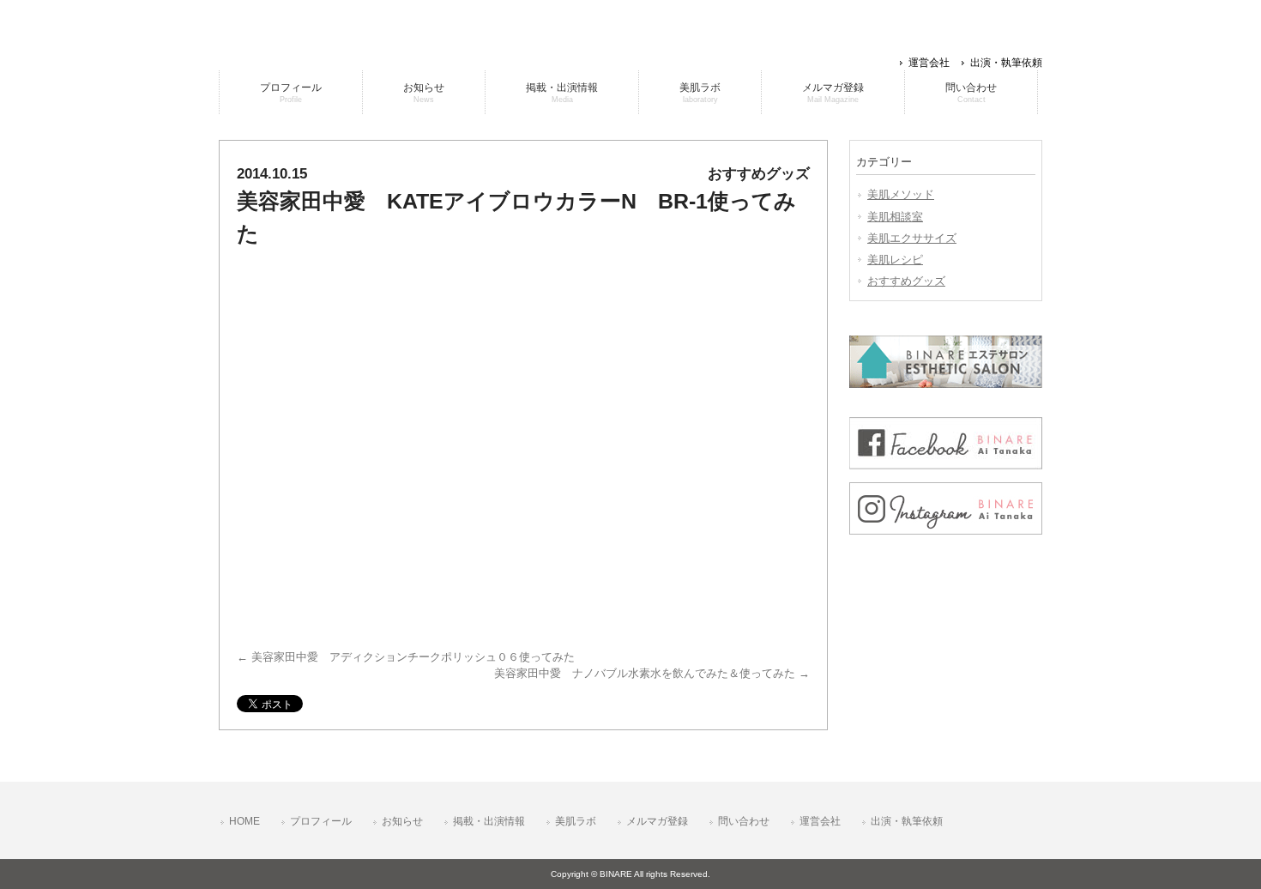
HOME (244, 821)
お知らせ (402, 821)
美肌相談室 (895, 216)
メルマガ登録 (657, 821)
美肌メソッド (900, 194)
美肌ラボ (575, 821)
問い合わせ (743, 821)
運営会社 (929, 62)
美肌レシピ (895, 259)
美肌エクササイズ (911, 238)
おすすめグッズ (906, 281)
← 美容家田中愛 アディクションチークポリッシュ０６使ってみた (406, 656)
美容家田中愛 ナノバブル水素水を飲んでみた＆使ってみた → (652, 673)
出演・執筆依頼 (1006, 62)
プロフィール (321, 821)
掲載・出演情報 (489, 821)
